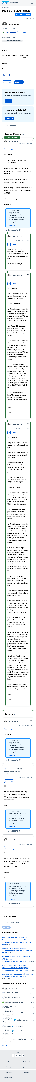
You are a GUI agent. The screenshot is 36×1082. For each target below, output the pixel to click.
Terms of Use (27, 1061)
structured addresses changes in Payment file (17, 974)
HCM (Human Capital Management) (12, 40)
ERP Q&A (6, 7)
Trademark (9, 1072)
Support (27, 1072)
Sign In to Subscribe (23, 14)
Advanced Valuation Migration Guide (14, 948)
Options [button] (32, 15)
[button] (18, 32)
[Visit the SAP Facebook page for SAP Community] (13, 1055)
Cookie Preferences (9, 1077)
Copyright (9, 1067)
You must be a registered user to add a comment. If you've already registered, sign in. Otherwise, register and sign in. (17, 216)
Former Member (13, 24)
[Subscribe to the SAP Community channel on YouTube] (20, 1055)
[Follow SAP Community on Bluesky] (16, 1055)
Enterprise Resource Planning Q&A (16, 961)
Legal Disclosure (27, 1067)
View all (4, 1045)
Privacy (9, 1061)
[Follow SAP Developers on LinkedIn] (23, 1055)
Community (14, 3)
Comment (18, 82)
